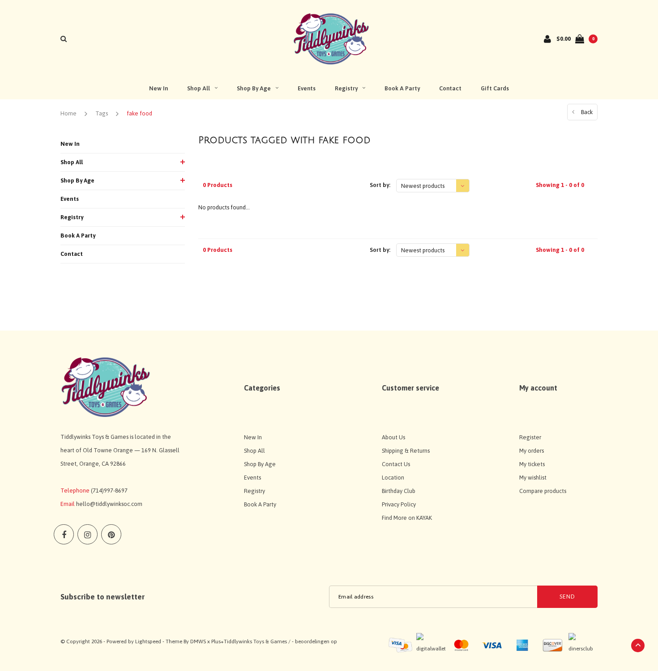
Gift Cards (495, 88)
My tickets (532, 464)
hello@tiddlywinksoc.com (109, 504)
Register (530, 437)
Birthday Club (398, 491)
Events (307, 88)
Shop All (198, 88)
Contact (450, 88)
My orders (531, 450)
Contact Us (396, 464)
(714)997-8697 (109, 490)
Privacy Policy (399, 504)
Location (393, 477)
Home (68, 113)
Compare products (542, 491)
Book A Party (402, 88)
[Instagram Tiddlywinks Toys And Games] (87, 534)
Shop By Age (254, 88)
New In (158, 88)
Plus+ (217, 641)
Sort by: (380, 185)
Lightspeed (148, 641)
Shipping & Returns (406, 450)
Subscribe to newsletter (102, 596)
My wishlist (533, 477)
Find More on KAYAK (407, 517)
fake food (139, 113)
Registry (346, 88)
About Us (393, 437)
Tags (101, 113)
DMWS (198, 641)
